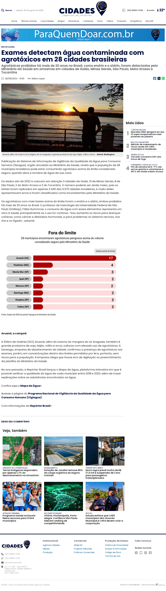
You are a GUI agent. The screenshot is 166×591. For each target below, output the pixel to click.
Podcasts (121, 21)
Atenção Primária (11, 513)
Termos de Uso (112, 556)
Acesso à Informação (116, 548)
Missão (46, 548)
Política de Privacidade (116, 545)
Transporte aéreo (94, 468)
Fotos (100, 21)
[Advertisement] (145, 100)
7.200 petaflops (138, 130)
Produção (48, 552)
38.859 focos (137, 155)
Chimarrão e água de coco (144, 165)
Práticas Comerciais (84, 552)
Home (14, 21)
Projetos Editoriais (83, 548)
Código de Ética (113, 552)
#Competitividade (53, 513)
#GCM (89, 513)
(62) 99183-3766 (12, 558)
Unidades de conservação (15, 468)
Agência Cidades (51, 545)
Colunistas (88, 21)
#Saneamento (51, 468)
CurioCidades (47, 21)
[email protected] (13, 563)
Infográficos (136, 21)
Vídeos (109, 21)
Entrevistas (73, 21)
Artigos (61, 21)
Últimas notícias (29, 21)
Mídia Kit (78, 545)
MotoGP (149, 21)
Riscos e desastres (140, 142)
